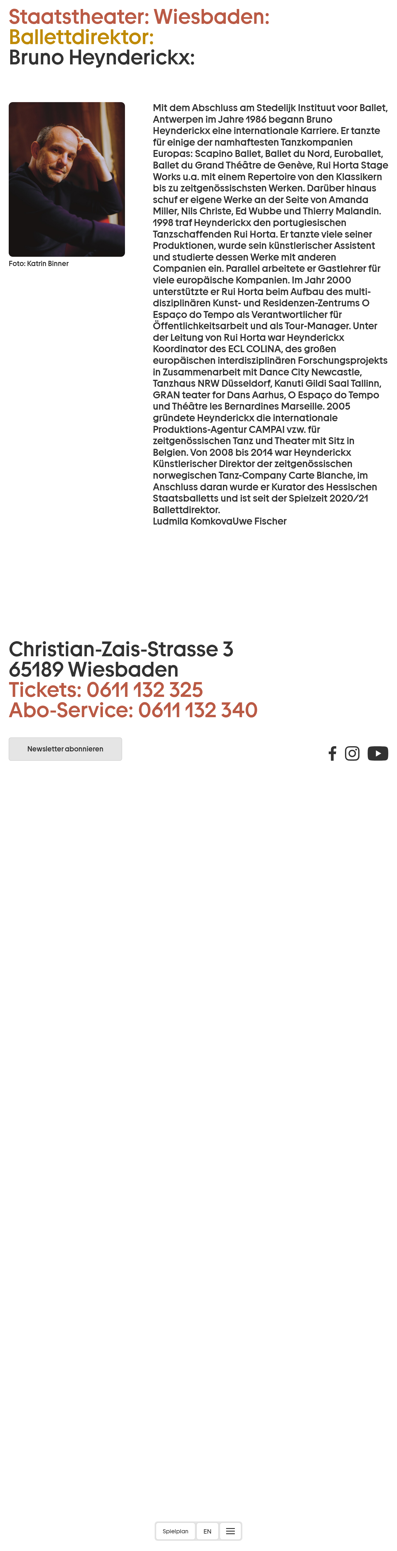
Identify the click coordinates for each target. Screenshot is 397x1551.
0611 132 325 (144, 689)
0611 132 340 (198, 710)
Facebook (332, 753)
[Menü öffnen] (230, 1531)
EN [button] (207, 1531)
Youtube (378, 753)
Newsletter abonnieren (65, 749)
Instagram (352, 753)
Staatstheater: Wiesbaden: (139, 16)
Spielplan (175, 1531)
